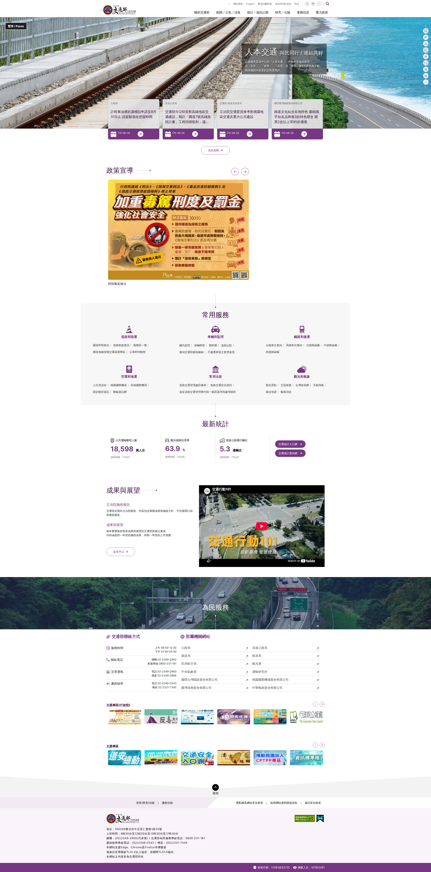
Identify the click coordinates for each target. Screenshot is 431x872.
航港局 (256, 655)
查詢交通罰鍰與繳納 (191, 352)
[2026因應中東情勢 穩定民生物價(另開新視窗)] (124, 716)
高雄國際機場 (139, 385)
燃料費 (213, 345)
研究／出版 (282, 12)
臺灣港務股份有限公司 (196, 687)
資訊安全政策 (313, 802)
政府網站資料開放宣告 (283, 802)
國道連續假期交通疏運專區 (109, 352)
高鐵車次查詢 (294, 345)
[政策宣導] (425, 37)
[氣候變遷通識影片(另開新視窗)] (160, 757)
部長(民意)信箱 (283, 3)
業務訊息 (303, 12)
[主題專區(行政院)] (425, 69)
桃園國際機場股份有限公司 (270, 679)
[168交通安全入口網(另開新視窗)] (197, 757)
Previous (235, 171)
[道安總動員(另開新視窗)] (124, 757)
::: (229, 3)
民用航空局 (188, 663)
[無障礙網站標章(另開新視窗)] (305, 818)
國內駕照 (184, 345)
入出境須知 (99, 385)
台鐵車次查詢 (274, 345)
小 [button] (319, 4)
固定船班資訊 (101, 392)
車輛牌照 (199, 345)
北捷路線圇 (313, 345)
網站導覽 (238, 3)
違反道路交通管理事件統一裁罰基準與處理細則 (207, 392)
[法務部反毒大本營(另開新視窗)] (160, 716)
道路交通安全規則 (221, 385)
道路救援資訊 (121, 345)
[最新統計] (425, 50)
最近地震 (271, 392)
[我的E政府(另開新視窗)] (320, 818)
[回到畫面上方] (425, 82)
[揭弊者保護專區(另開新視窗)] (233, 716)
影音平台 (118, 551)
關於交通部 (201, 12)
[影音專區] (425, 56)
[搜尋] (327, 4)
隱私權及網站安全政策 (249, 802)
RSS (296, 3)
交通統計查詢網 (288, 453)
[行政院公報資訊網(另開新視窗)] (306, 716)
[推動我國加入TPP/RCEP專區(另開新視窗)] (270, 757)
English (250, 3)
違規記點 (226, 345)
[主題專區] (425, 75)
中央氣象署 (188, 671)
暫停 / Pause (16, 26)
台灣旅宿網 (302, 385)
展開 (215, 793)
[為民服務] (425, 63)
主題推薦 (286, 385)
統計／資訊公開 (257, 12)
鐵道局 (185, 655)
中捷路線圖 (330, 345)
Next (245, 171)
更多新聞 (213, 150)
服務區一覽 (140, 345)
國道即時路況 (101, 345)
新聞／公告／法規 (228, 12)
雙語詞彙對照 (265, 3)
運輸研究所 (259, 671)
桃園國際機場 (118, 385)
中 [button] (313, 3)
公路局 (185, 648)
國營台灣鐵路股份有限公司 (199, 679)
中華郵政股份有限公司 (267, 687)
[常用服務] (425, 43)
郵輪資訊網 (120, 392)
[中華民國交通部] (119, 9)
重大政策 (322, 12)
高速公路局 (259, 648)
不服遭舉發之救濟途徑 (221, 352)
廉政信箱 (167, 802)
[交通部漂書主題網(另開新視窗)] (233, 757)
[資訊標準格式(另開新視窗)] (306, 757)
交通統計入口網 (288, 444)
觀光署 (256, 663)
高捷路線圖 (272, 352)
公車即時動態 (137, 352)
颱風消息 (286, 392)
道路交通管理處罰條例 (192, 385)
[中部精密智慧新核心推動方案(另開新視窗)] (270, 716)
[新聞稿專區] (425, 31)
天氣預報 (318, 385)
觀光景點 (271, 385)
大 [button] (307, 3)
